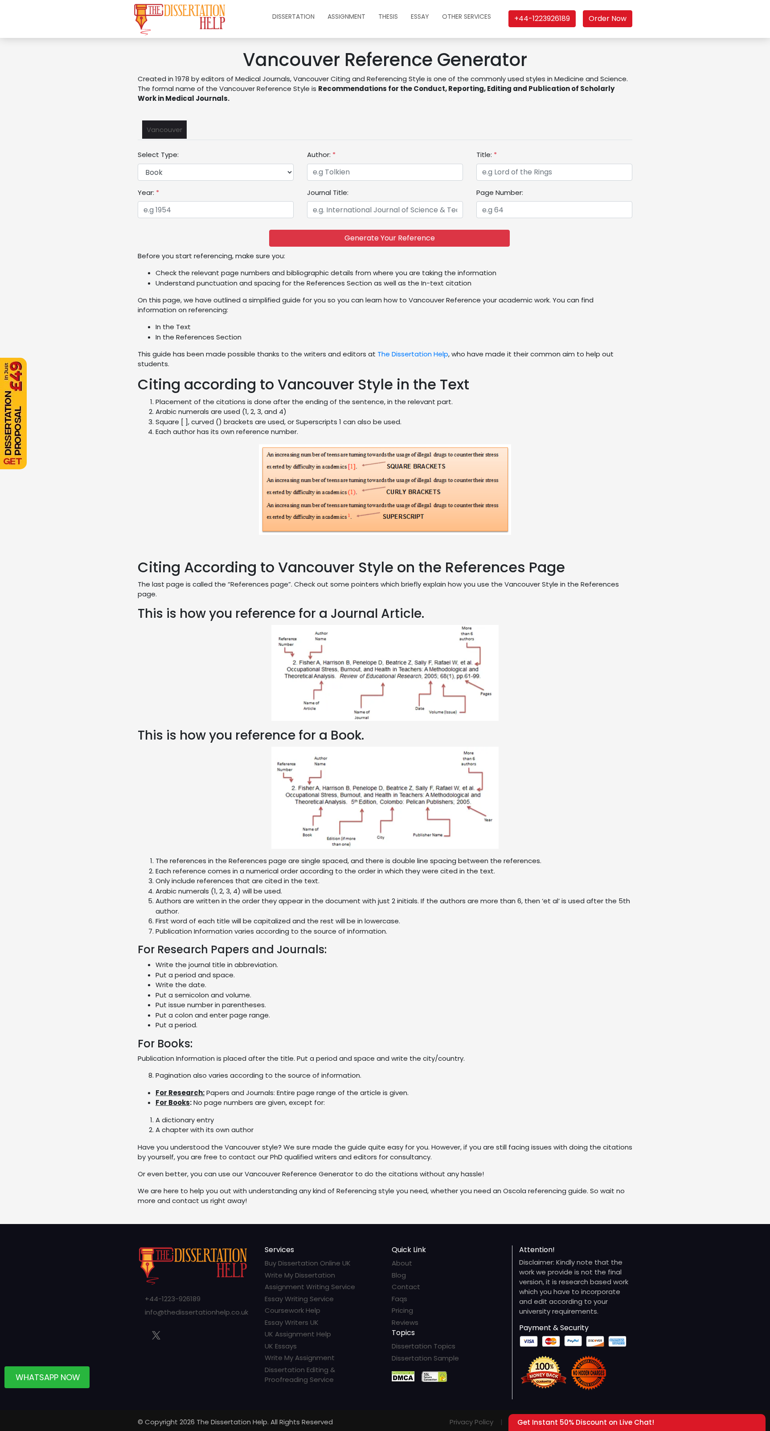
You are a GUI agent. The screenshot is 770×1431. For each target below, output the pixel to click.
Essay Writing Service (299, 1298)
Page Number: (499, 192)
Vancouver (164, 129)
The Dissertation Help (412, 354)
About (402, 1263)
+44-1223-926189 (173, 1298)
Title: (486, 154)
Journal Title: (327, 192)
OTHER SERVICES (466, 16)
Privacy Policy (471, 1422)
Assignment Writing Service (310, 1286)
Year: (148, 192)
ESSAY (420, 16)
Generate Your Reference (389, 238)
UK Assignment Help (298, 1334)
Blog (399, 1275)
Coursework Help (292, 1310)
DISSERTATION (293, 16)
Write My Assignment (300, 1357)
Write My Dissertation (300, 1275)
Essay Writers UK (292, 1322)
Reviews (405, 1322)
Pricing (402, 1310)
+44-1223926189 (542, 18)
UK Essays (281, 1346)
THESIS (388, 16)
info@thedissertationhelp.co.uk (196, 1312)
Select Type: (158, 154)
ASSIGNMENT (346, 16)
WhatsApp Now (48, 1380)
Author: (321, 154)
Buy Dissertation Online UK (308, 1263)
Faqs (399, 1298)
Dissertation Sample (425, 1358)
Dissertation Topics (423, 1346)
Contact (406, 1286)
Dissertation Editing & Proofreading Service (300, 1375)
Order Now (608, 18)
